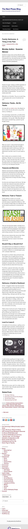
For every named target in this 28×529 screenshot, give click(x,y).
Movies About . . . (15, 26)
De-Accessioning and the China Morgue (13, 396)
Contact (14, 23)
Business (4, 453)
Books (5, 458)
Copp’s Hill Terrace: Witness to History (11, 429)
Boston (4, 448)
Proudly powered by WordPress (14, 521)
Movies (5, 460)
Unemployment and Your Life (9, 441)
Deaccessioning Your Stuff (11, 400)
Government (5, 466)
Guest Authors (5, 468)
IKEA (8, 405)
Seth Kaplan (7, 469)
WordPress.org (5, 513)
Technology (6, 455)
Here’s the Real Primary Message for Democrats (13, 431)
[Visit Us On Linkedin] (13, 420)
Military (5, 484)
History (5, 452)
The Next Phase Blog (11, 9)
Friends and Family (10, 403)
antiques (7, 404)
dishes (19, 404)
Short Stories (15, 29)
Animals (6, 476)
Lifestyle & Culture (6, 474)
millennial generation (19, 405)
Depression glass (14, 404)
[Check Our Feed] (6, 420)
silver (3, 407)
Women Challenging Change (11, 489)
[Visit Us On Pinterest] (11, 420)
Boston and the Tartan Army (9, 439)
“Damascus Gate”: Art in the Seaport (11, 436)
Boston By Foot (7, 450)
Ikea (10, 225)
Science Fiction (7, 461)
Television (6, 463)
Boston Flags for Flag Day (8, 443)
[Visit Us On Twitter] (8, 420)
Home (3, 16)
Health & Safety (5, 473)
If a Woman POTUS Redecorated (10, 433)
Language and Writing (9, 483)
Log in (3, 508)
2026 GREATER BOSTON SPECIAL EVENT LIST (12, 19)
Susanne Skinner (19, 403)
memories (12, 405)
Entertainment (5, 456)
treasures (15, 407)
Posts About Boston (6, 29)
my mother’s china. (13, 108)
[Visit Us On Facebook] (3, 420)
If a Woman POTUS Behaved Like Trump (12, 434)
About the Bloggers (6, 23)
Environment (5, 465)
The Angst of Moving (9, 395)
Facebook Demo (5, 26)
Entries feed (5, 510)
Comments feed (6, 512)
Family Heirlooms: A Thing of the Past (10, 40)
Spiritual (6, 486)
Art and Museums (8, 478)
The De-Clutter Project (10, 398)
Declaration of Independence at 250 (10, 438)
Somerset (4, 491)
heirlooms (4, 405)
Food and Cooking (8, 479)
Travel (5, 488)
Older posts (5, 412)
